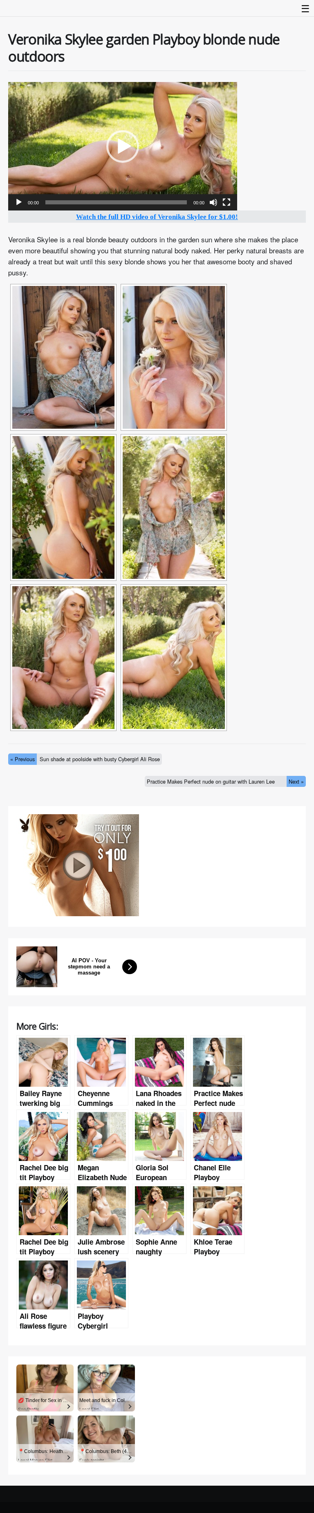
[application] (122, 146)
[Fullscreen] (226, 202)
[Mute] (213, 202)
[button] (122, 146)
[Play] (19, 202)
